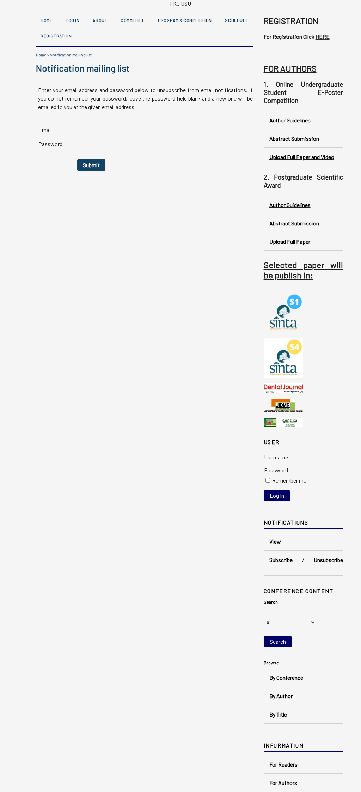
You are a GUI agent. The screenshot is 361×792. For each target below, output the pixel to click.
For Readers (283, 764)
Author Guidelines (290, 120)
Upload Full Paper (289, 241)
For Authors (283, 782)
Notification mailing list (71, 55)
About (100, 20)
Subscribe (281, 559)
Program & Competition (185, 20)
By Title (278, 714)
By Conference (286, 677)
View (275, 541)
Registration (56, 35)
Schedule (236, 20)
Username (276, 457)
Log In (73, 20)
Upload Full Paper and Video (301, 156)
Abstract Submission (294, 138)
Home (46, 20)
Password (276, 470)
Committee (133, 20)
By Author (281, 696)
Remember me (289, 480)
